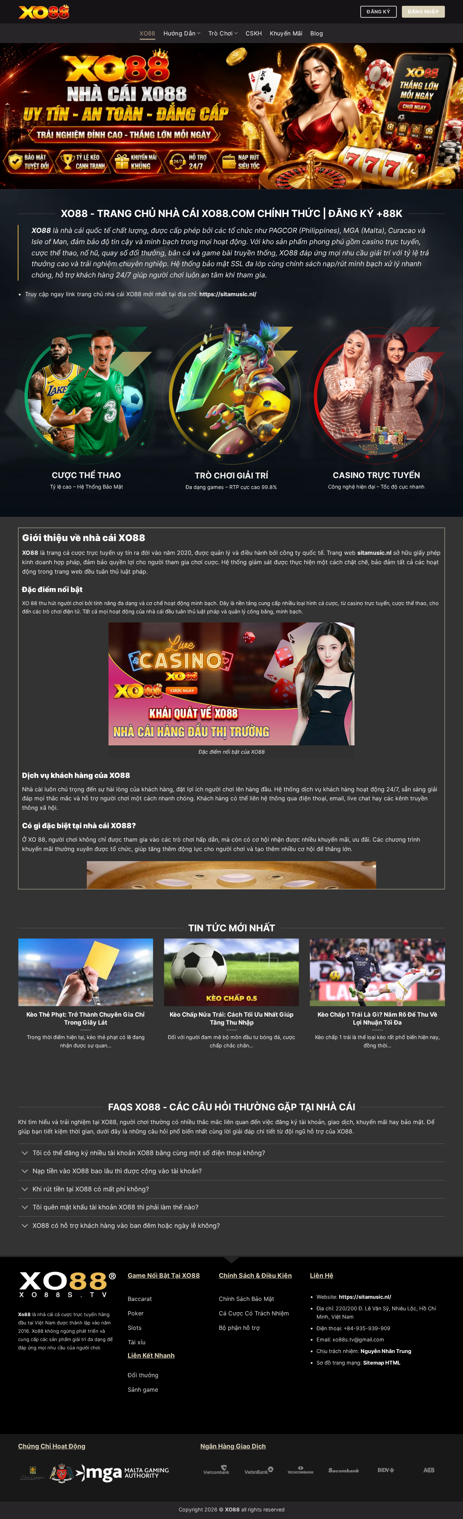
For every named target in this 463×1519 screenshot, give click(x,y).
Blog (316, 33)
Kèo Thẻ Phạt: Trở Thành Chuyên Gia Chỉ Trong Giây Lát (85, 1018)
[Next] (446, 1003)
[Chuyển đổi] (25, 1153)
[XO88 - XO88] (54, 12)
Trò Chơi (220, 33)
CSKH (254, 33)
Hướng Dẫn (179, 33)
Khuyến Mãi (286, 33)
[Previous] (16, 1003)
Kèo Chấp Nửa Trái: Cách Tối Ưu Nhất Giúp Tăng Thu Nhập (231, 1018)
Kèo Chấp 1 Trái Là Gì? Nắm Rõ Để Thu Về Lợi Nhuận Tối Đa (377, 1018)
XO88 (147, 33)
